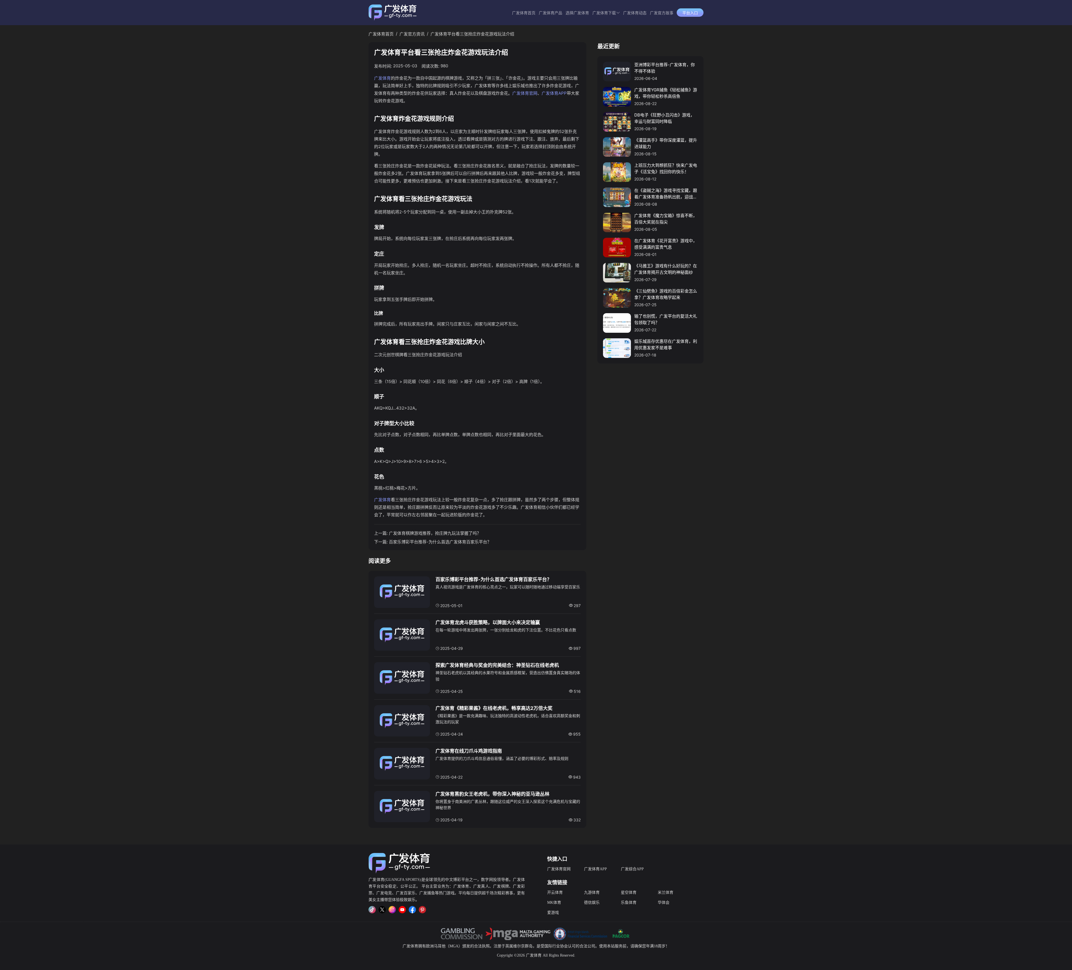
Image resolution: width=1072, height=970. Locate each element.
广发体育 (382, 78)
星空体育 (628, 892)
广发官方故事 (661, 13)
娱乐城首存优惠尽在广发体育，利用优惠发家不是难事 (665, 344)
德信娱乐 (592, 902)
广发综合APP (632, 869)
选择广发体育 (577, 13)
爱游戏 (553, 912)
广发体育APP (554, 93)
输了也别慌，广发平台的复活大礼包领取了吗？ (665, 319)
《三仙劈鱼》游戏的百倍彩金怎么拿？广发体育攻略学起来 (665, 294)
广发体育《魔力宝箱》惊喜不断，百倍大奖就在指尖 (665, 219)
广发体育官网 (524, 93)
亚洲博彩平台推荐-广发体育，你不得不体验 (664, 68)
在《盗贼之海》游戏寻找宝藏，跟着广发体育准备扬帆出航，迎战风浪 (665, 194)
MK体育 (554, 902)
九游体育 (592, 892)
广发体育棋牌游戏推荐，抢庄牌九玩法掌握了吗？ (435, 533)
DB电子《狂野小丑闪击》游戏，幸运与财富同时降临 (664, 118)
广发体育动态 (635, 13)
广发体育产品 (550, 13)
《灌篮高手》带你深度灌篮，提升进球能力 (665, 143)
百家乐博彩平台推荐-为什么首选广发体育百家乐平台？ (440, 542)
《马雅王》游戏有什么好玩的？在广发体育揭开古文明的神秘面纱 (665, 269)
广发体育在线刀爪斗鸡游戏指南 (469, 751)
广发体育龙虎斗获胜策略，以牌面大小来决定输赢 (488, 622)
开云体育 (555, 892)
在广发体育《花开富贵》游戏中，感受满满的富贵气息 (665, 244)
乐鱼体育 (628, 902)
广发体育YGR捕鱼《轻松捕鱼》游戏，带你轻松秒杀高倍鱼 (665, 93)
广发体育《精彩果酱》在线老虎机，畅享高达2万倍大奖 (494, 708)
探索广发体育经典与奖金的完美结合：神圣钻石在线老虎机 (497, 665)
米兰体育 (665, 892)
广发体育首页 (523, 13)
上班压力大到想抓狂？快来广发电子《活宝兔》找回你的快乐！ (665, 168)
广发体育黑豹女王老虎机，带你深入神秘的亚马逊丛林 (492, 794)
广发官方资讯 (412, 34)
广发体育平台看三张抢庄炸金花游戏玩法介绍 (472, 34)
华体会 (663, 902)
